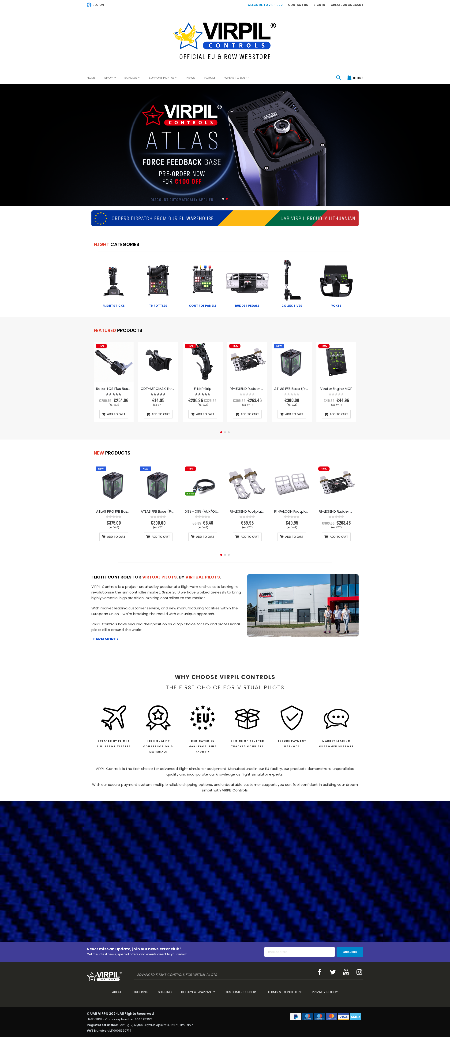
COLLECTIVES (291, 306)
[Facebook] (319, 972)
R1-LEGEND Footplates (247, 511)
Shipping (165, 992)
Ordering (140, 992)
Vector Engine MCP (336, 388)
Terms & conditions (285, 992)
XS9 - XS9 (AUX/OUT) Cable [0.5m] (202, 511)
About (117, 992)
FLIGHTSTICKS (114, 306)
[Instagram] (359, 972)
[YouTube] (346, 972)
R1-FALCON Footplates (291, 511)
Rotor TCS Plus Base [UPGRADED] (113, 388)
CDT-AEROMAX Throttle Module (158, 388)
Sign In (319, 5)
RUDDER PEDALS (247, 306)
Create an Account (347, 5)
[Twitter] (333, 972)
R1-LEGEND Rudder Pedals (247, 388)
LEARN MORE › (104, 639)
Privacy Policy (325, 992)
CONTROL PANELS (203, 306)
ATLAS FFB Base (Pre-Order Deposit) (291, 388)
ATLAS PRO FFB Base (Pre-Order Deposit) (113, 511)
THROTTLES (158, 306)
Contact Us (298, 5)
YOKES (336, 306)
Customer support (241, 992)
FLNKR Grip (202, 388)
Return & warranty (198, 992)
